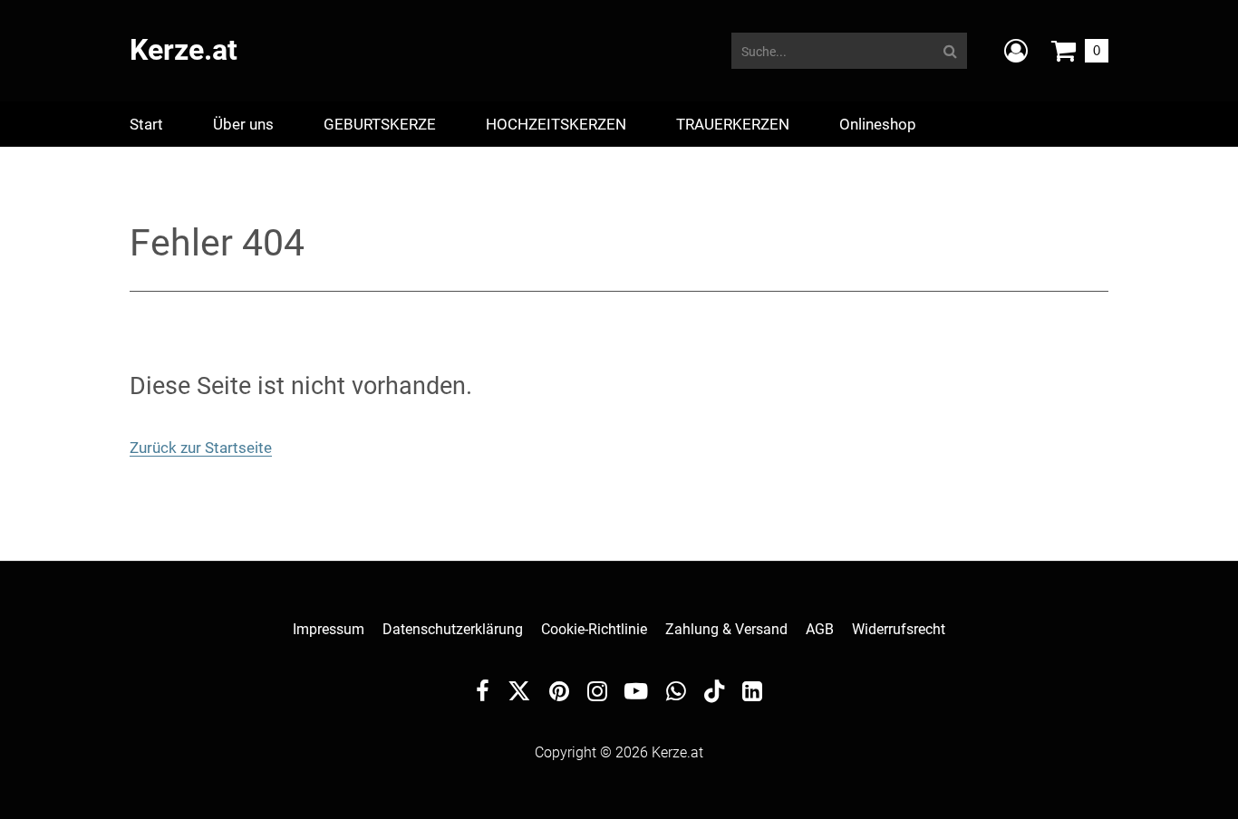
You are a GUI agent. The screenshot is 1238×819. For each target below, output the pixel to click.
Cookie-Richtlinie (594, 629)
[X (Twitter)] (519, 695)
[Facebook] (482, 693)
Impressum (328, 629)
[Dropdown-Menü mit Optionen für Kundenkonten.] (1016, 50)
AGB (820, 629)
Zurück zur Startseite (201, 447)
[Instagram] (597, 693)
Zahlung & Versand (726, 629)
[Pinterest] (559, 693)
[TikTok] (714, 695)
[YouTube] (636, 693)
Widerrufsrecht (898, 629)
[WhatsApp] (676, 693)
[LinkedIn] (752, 693)
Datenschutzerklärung (452, 629)
